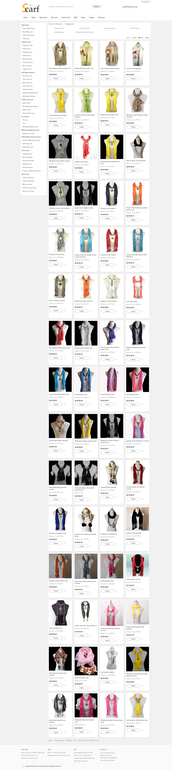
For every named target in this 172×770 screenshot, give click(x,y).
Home (25, 17)
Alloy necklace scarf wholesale (136, 160)
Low (129, 37)
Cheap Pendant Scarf (107, 394)
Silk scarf (54, 17)
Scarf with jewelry (131, 301)
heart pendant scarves (133, 579)
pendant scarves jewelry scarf (58, 581)
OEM (75, 17)
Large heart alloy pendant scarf (59, 394)
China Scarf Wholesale (55, 24)
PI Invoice (101, 17)
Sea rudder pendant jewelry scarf (59, 348)
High (135, 37)
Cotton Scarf (65, 17)
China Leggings (78, 752)
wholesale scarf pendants (109, 534)
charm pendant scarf (55, 628)
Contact (91, 17)
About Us (50, 752)
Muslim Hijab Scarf (39, 752)
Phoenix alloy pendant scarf (83, 348)
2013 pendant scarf (132, 394)
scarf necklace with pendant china (137, 720)
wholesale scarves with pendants (59, 208)
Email (66, 79)
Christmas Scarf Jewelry (108, 255)
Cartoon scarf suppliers (133, 68)
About (33, 17)
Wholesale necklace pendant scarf (85, 441)
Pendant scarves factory (56, 254)
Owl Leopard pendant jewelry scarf (60, 68)
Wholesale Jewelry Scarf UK (84, 301)
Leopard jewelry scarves (108, 487)
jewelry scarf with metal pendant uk (86, 625)
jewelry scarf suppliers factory (84, 208)
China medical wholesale (87, 758)
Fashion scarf (29, 752)
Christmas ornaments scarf (57, 533)
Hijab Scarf (43, 17)
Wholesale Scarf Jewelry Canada (59, 161)
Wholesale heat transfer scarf (84, 68)
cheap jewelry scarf (81, 394)
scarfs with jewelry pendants (58, 115)
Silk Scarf (24, 755)
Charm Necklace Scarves (57, 300)
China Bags (84, 761)
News (83, 17)
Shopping (50, 755)
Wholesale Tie (88, 755)
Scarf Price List (33, 758)
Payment (63, 752)
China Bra (77, 758)
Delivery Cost (66, 755)
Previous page (59, 740)
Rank (142, 37)
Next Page (68, 740)
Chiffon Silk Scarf (32, 755)
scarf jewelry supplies (107, 672)
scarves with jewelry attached (58, 440)
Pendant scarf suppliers (108, 208)
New (148, 37)
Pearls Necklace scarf (81, 678)
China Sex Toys (78, 755)
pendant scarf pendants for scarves (137, 441)
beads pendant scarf (107, 581)
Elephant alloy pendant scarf (110, 115)
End (74, 740)
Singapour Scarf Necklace (109, 301)
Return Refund (57, 755)
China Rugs (77, 761)
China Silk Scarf (88, 752)
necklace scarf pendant (133, 533)
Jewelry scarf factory (81, 162)
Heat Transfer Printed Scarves (110, 68)
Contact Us (56, 752)
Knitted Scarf (25, 758)
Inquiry (56, 78)
